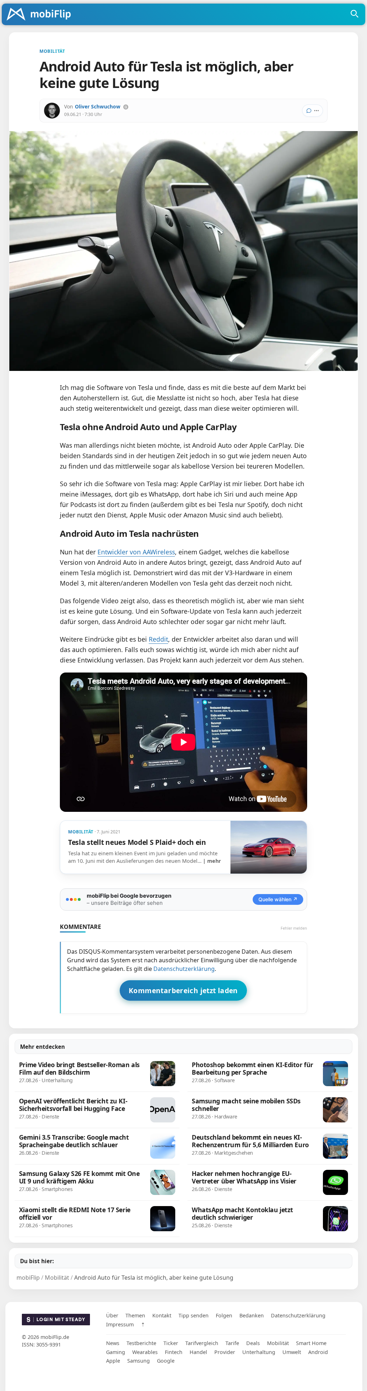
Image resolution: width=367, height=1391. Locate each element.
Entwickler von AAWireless (136, 552)
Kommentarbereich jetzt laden (183, 990)
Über (112, 1315)
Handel (198, 1352)
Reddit (158, 639)
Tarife (232, 1343)
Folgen (224, 1315)
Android (318, 1352)
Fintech (173, 1352)
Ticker (170, 1343)
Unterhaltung (258, 1352)
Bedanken (251, 1315)
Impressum (120, 1324)
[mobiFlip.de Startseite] (41, 14)
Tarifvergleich (201, 1343)
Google (166, 1360)
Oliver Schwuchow (97, 106)
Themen (135, 1315)
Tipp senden (193, 1315)
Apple (113, 1360)
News (112, 1343)
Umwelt (291, 1352)
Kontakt (161, 1315)
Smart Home (311, 1343)
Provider (224, 1352)
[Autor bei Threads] (125, 107)
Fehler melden (294, 928)
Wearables (145, 1352)
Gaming (115, 1352)
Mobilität (278, 1343)
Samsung (138, 1360)
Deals (253, 1343)
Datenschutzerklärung (184, 969)
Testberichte (141, 1343)
